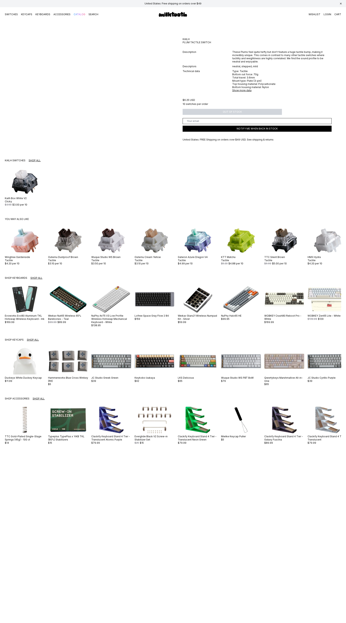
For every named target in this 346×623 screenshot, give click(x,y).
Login (327, 14)
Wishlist (314, 14)
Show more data (241, 90)
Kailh (186, 39)
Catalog (79, 14)
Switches (11, 14)
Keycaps (26, 14)
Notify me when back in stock (257, 128)
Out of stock (232, 111)
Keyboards (42, 14)
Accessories (61, 14)
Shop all (35, 160)
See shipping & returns (260, 139)
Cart (337, 14)
